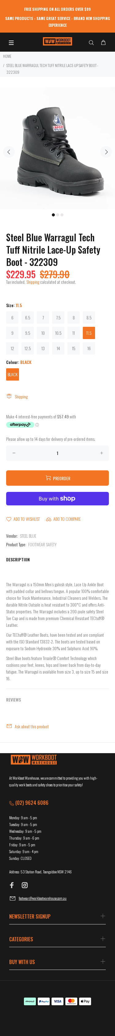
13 (43, 348)
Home (7, 56)
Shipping (32, 282)
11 (73, 333)
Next (106, 152)
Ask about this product (32, 726)
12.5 (28, 348)
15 (73, 348)
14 (58, 348)
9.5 (27, 333)
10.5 (58, 333)
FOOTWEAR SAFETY (42, 544)
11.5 (89, 333)
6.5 (27, 317)
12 (12, 348)
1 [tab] (53, 214)
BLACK (12, 374)
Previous (9, 152)
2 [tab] (57, 214)
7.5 (58, 317)
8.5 (89, 317)
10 (43, 333)
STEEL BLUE (28, 535)
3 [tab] (61, 214)
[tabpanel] (57, 148)
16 (89, 348)
